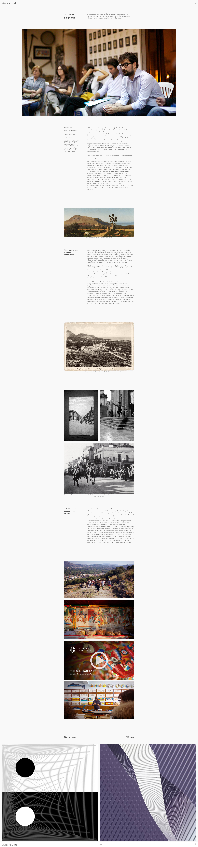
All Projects (130, 737)
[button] (99, 660)
